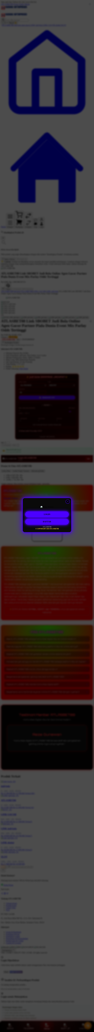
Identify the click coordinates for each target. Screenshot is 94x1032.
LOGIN (47, 514)
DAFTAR (47, 522)
